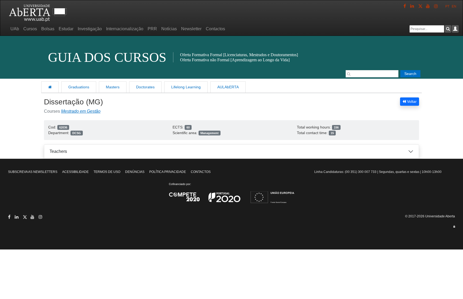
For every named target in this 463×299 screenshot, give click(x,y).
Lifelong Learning (186, 87)
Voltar (411, 101)
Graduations (78, 87)
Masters (113, 87)
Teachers (58, 151)
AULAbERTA (228, 87)
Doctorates (145, 87)
